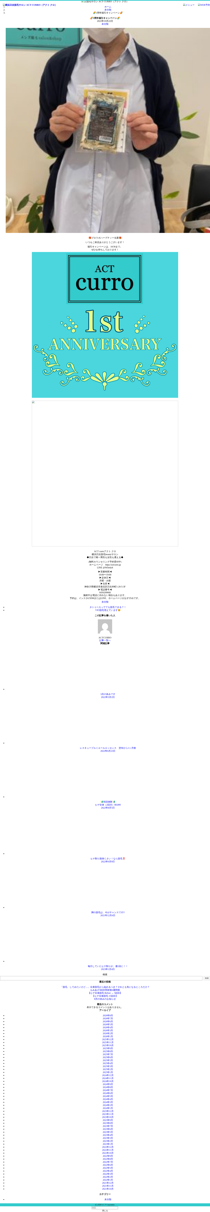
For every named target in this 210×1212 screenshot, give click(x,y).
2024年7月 (108, 1090)
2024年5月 (108, 1096)
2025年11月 (108, 1042)
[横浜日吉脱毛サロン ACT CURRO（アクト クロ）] (28, 5)
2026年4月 (108, 1027)
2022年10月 (108, 1153)
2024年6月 (108, 1093)
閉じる (105, 1211)
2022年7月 (108, 1162)
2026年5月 (108, 1024)
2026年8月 (108, 1015)
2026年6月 (108, 1021)
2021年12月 (108, 1183)
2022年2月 (108, 1177)
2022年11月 (108, 1150)
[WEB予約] (202, 5)
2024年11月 (108, 1078)
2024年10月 (108, 1081)
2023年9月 (108, 1120)
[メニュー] (187, 5)
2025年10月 (108, 1045)
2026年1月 (108, 1036)
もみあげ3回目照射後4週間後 (105, 990)
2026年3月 (108, 1030)
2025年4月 (108, 1063)
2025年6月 (108, 1057)
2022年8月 (108, 1159)
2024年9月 (108, 1084)
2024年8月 (108, 1087)
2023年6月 (108, 1129)
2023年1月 (108, 1144)
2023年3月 (108, 1138)
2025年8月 (108, 1051)
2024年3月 (108, 1102)
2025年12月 (108, 1039)
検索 (105, 974)
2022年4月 (108, 1171)
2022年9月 (108, 1156)
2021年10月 (108, 1189)
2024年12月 (108, 1075)
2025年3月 (108, 1066)
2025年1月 (108, 1072)
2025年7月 (108, 1054)
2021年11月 (108, 1186)
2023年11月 (108, 1114)
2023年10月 (108, 1117)
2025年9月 (108, 1048)
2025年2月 (108, 1069)
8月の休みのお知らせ (105, 999)
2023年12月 (108, 1111)
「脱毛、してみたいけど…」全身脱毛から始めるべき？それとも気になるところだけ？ (105, 987)
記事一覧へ (105, 640)
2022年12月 (108, 1147)
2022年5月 (108, 1168)
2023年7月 (108, 1126)
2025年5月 (108, 1060)
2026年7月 (108, 1018)
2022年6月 (108, 1165)
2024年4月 (108, 1099)
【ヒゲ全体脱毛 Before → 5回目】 (105, 993)
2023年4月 (108, 1135)
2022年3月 (108, 1174)
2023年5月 (108, 1132)
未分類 (105, 24)
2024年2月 (108, 1105)
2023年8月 (108, 1123)
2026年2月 (108, 1033)
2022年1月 (108, 1180)
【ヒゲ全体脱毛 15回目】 (105, 996)
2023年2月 (108, 1141)
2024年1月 (108, 1108)
